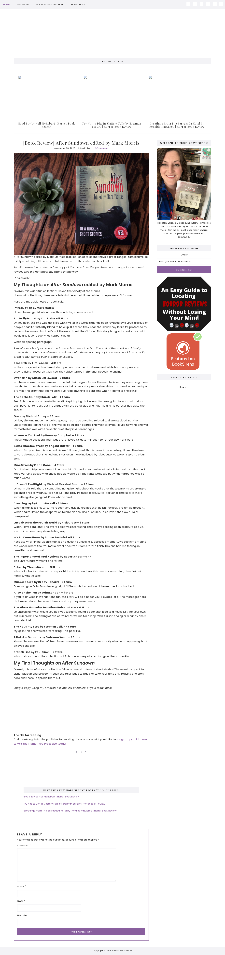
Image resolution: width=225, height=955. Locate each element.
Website (22, 915)
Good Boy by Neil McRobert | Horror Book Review (46, 125)
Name (21, 886)
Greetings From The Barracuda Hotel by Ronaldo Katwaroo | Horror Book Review (176, 125)
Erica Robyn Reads (112, 32)
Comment (24, 845)
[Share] (76, 751)
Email (21, 901)
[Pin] (86, 751)
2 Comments (102, 148)
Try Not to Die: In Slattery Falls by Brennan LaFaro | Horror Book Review (111, 125)
